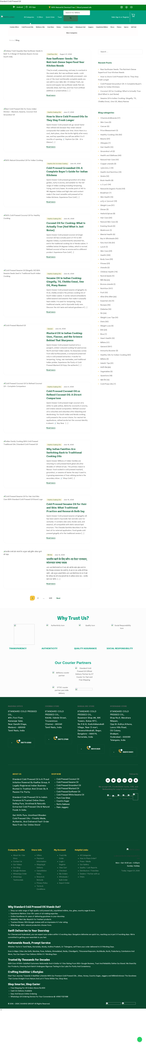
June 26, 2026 (75, 163)
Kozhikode (101, 951)
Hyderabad (25, 934)
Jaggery (105, 976)
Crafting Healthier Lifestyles (25, 972)
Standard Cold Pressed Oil (10, 1)
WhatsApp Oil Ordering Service (23, 997)
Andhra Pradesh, (54, 947)
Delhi (30, 951)
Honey (85, 976)
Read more (50, 95)
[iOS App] (27, 7)
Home (11, 40)
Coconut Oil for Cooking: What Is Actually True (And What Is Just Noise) (65, 226)
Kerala (44, 947)
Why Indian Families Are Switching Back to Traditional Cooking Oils (64, 452)
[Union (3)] (121, 7)
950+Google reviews (32, 922)
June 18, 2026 (69, 445)
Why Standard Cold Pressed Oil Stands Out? (34, 907)
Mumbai (36, 951)
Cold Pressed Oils (69, 976)
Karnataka (37, 947)
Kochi (108, 951)
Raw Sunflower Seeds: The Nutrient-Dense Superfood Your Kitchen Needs (65, 62)
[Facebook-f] (119, 780)
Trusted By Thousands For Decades (29, 959)
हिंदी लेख (50, 555)
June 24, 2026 (60, 329)
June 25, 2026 (69, 274)
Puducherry (115, 951)
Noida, (65, 951)
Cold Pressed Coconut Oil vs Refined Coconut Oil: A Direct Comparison (63, 394)
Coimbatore (126, 951)
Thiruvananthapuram (87, 951)
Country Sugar (94, 976)
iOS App (32, 7)
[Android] (14, 7)
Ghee (80, 976)
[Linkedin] (136, 780)
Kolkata (48, 951)
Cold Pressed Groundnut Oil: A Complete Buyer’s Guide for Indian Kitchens (67, 171)
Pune (42, 951)
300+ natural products (30, 925)
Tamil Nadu (26, 947)
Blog (17, 40)
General (50, 328)
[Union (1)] (126, 7)
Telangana (68, 947)
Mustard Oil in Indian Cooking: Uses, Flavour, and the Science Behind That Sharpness (64, 336)
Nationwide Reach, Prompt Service (29, 943)
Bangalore (77, 934)
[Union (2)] (131, 7)
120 (50, 598)
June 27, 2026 (69, 112)
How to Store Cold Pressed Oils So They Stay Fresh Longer (67, 118)
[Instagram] (124, 780)
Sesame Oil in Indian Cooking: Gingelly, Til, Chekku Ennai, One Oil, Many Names (65, 281)
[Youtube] (113, 780)
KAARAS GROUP (27, 1004)
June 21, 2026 (69, 387)
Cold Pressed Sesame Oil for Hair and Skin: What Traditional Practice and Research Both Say (66, 507)
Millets (114, 976)
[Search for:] (120, 52)
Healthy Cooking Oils (54, 112)
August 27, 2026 (66, 54)
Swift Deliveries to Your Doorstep (28, 930)
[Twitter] (130, 780)
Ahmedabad (57, 951)
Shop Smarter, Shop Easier (24, 984)
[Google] (108, 780)
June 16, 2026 (69, 500)
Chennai (14, 934)
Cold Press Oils (52, 54)
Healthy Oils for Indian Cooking (57, 163)
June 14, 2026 (60, 555)
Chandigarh (73, 951)
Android (20, 7)
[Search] (70, 18)
